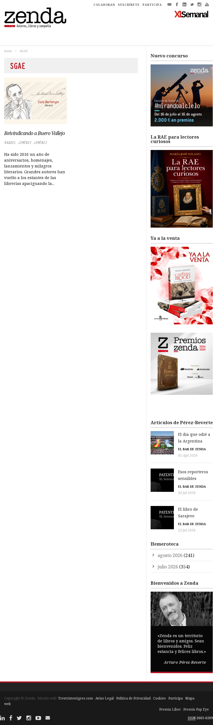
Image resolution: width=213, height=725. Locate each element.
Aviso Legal (104, 698)
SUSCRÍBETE (129, 5)
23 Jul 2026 (187, 530)
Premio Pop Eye (196, 709)
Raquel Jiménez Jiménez (25, 142)
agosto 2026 (170, 555)
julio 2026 (168, 567)
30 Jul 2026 (187, 492)
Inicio (8, 51)
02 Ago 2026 (187, 455)
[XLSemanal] (191, 14)
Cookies (159, 698)
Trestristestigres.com (75, 698)
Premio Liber (170, 709)
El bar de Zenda (192, 449)
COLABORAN (104, 5)
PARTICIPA (152, 5)
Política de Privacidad (133, 698)
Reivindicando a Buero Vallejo (34, 133)
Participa (175, 698)
